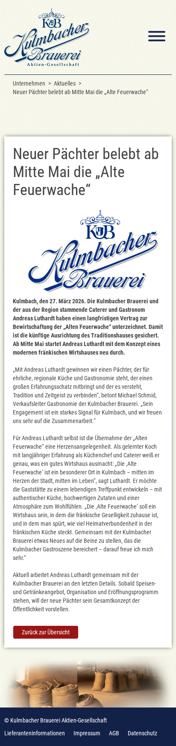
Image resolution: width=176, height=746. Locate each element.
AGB (114, 733)
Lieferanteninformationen (34, 733)
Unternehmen (29, 83)
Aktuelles (65, 83)
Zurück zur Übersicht (46, 632)
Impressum (86, 733)
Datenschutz (142, 733)
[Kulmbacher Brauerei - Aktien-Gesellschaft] (47, 37)
